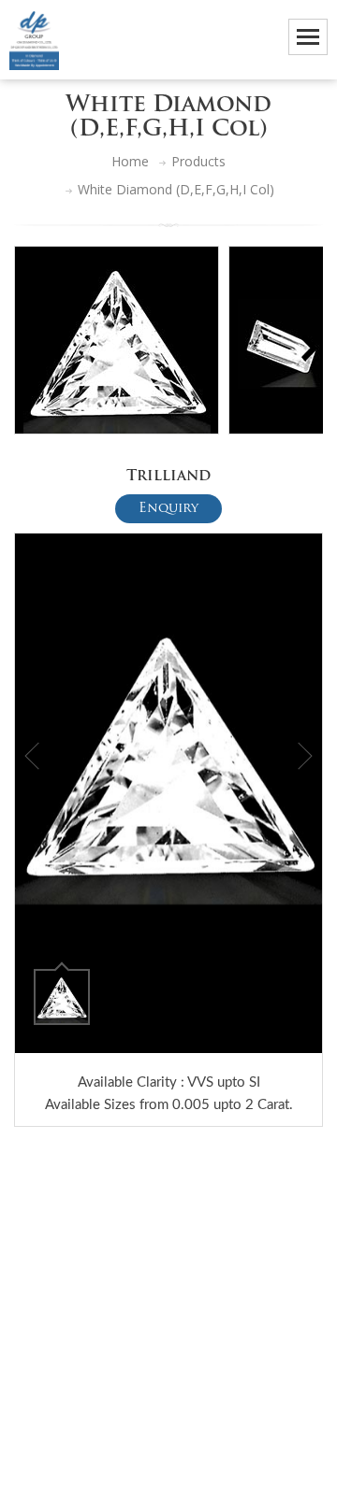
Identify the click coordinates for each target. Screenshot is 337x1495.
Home (130, 161)
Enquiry (168, 509)
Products (198, 161)
